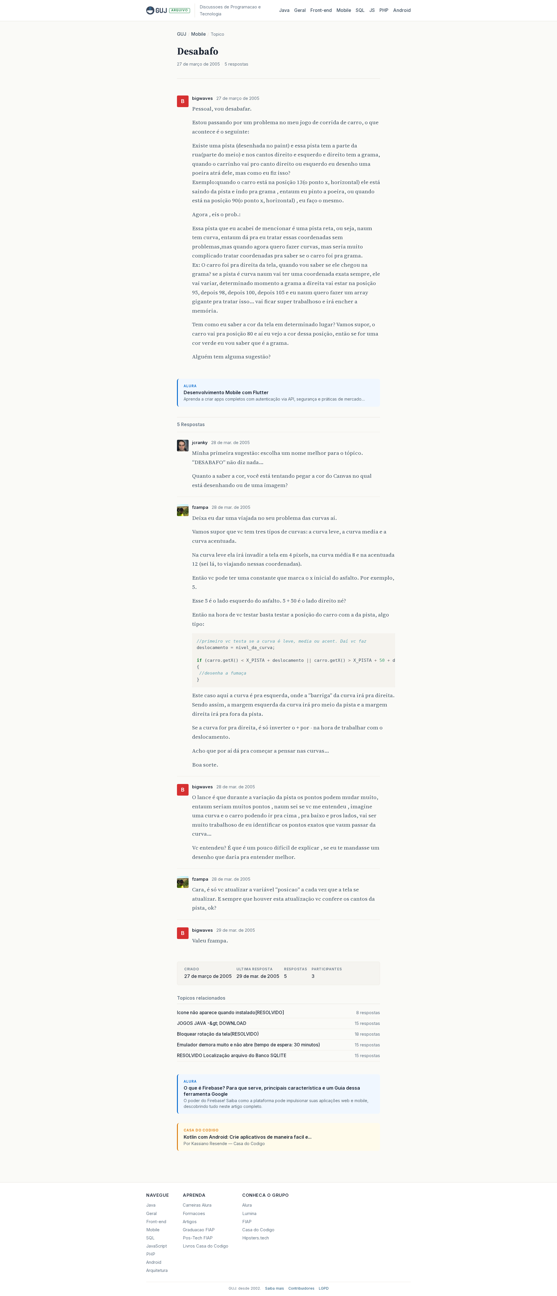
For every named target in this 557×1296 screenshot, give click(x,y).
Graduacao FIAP (199, 1229)
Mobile (344, 10)
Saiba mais (274, 1288)
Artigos (190, 1221)
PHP (383, 10)
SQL (360, 10)
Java (284, 10)
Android (402, 10)
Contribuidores (301, 1288)
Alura (247, 1205)
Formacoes (194, 1213)
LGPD (324, 1288)
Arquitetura (157, 1270)
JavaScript (156, 1246)
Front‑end (321, 10)
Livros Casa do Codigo (205, 1246)
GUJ (181, 34)
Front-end (156, 1221)
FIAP (247, 1221)
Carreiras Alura (197, 1205)
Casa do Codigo (258, 1229)
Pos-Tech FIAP (198, 1238)
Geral (300, 10)
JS (372, 10)
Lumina (249, 1213)
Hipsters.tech (255, 1238)
